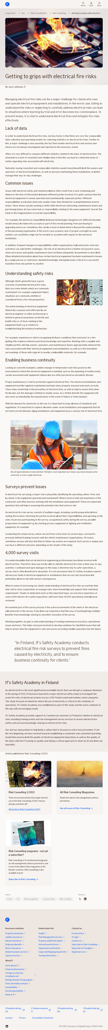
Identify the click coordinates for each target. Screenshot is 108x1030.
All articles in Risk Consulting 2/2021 (25, 809)
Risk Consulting (65, 899)
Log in (91, 5)
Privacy (22, 1018)
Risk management (31, 899)
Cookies (9, 1018)
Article (9, 899)
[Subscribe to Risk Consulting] (28, 833)
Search (83, 5)
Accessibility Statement (42, 1018)
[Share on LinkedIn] (85, 899)
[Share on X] (80, 899)
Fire (18, 899)
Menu (99, 5)
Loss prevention (49, 899)
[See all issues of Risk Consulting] (80, 774)
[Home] (7, 4)
